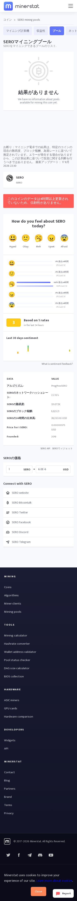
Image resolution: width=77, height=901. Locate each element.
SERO (26, 469)
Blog (7, 780)
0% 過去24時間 (62, 261)
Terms (8, 805)
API (6, 748)
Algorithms (11, 595)
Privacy (9, 813)
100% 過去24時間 (61, 282)
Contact (9, 772)
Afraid (64, 246)
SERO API (45, 448)
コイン (7, 19)
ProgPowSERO (59, 386)
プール (57, 30)
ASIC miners (11, 700)
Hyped (12, 246)
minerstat (21, 6)
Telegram (29, 855)
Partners (9, 788)
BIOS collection (14, 676)
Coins (7, 587)
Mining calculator (15, 635)
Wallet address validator (20, 651)
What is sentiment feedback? (57, 364)
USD (65, 469)
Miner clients (12, 603)
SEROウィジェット (62, 448)
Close (38, 891)
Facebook (19, 855)
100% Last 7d (61, 286)
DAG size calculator (16, 668)
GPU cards (10, 708)
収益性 (41, 30)
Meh (38, 246)
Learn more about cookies (54, 881)
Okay (26, 246)
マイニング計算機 (17, 30)
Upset (51, 246)
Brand (8, 796)
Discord (51, 855)
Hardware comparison (18, 716)
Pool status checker (17, 660)
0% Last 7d (60, 265)
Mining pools (12, 611)
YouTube (40, 855)
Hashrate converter (17, 643)
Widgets (9, 740)
